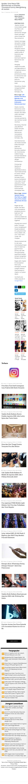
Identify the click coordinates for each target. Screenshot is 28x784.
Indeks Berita (14, 641)
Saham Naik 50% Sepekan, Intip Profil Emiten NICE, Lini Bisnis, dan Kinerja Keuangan (14, 707)
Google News (19, 280)
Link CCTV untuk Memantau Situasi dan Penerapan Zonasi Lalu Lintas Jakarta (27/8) (15, 713)
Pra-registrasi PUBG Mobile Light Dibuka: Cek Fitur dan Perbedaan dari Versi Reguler (13, 505)
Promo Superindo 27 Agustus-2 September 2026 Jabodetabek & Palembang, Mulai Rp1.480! (13, 739)
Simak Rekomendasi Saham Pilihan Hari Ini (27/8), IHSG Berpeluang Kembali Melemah (15, 669)
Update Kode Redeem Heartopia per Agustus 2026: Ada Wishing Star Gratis (14, 596)
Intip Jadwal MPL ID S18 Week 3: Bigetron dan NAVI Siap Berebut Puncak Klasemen (13, 535)
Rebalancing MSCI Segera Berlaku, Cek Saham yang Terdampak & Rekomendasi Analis (15, 659)
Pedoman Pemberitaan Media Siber (17, 762)
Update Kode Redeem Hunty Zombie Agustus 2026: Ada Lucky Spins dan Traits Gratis (13, 416)
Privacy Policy (14, 764)
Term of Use (5, 762)
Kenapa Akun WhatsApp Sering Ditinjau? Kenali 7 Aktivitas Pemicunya (12, 566)
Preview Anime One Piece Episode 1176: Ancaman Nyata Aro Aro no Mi (13, 626)
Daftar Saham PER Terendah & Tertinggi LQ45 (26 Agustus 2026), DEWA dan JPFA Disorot (15, 683)
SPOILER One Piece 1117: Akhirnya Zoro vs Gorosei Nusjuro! (23, 339)
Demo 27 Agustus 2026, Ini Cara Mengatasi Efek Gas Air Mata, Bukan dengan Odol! (14, 719)
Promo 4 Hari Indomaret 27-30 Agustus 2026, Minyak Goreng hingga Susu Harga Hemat (15, 729)
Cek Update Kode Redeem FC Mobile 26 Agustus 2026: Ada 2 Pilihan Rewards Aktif (12, 475)
